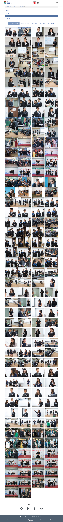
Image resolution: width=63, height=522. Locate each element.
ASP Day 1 (35, 23)
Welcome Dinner (25, 23)
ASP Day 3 (51, 23)
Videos (8, 18)
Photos (8, 16)
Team (7, 10)
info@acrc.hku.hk (24, 516)
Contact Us (41, 516)
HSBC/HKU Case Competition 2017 (14, 6)
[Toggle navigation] (57, 3)
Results (8, 13)
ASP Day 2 (43, 23)
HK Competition (14, 23)
